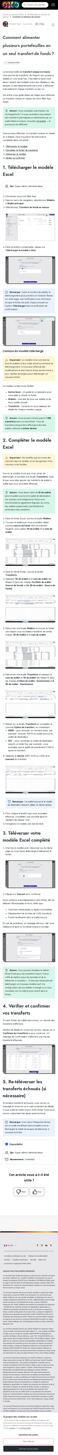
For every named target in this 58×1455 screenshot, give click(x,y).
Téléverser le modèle (15, 154)
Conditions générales (20, 1260)
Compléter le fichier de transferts (21, 150)
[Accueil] (11, 5)
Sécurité (33, 1260)
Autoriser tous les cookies (28, 1449)
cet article (41, 121)
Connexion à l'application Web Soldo (17, 1263)
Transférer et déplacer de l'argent (26, 17)
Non (23, 1191)
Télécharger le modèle (16, 146)
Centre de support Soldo (13, 14)
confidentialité (25, 1428)
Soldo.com (42, 1260)
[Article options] (53, 25)
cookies (12, 1428)
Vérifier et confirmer (15, 158)
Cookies (7, 1260)
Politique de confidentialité (37, 1256)
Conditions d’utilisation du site (15, 1256)
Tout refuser (28, 1441)
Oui (39, 1191)
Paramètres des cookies (28, 1435)
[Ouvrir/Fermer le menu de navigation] (53, 5)
